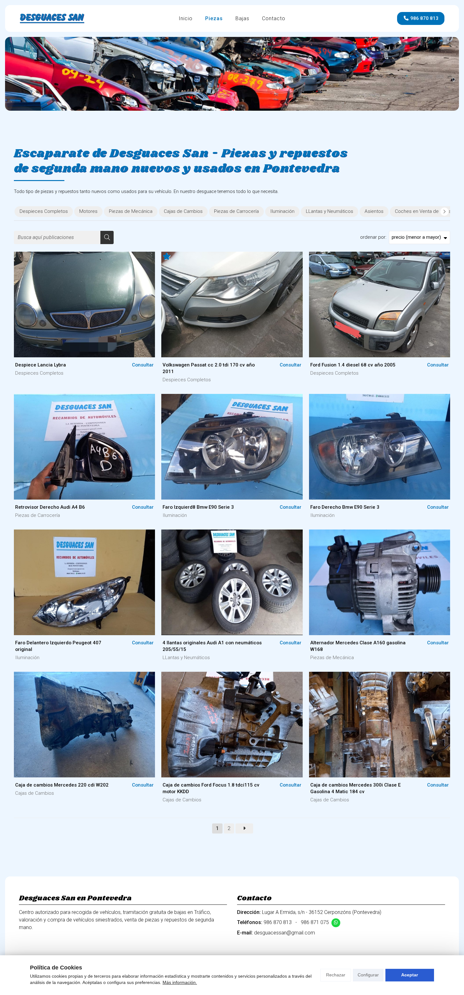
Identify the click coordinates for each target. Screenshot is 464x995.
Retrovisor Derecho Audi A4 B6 (50, 507)
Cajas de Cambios (34, 793)
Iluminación (175, 515)
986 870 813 (278, 922)
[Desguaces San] (52, 19)
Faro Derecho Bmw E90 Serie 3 (344, 507)
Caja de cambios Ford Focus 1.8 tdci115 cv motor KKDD (211, 788)
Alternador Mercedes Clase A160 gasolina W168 (358, 646)
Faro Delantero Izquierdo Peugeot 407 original (58, 646)
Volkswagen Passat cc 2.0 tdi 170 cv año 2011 (209, 368)
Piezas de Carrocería (37, 515)
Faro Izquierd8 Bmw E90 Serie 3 (198, 507)
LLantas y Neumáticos (186, 657)
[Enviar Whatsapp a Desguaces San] (335, 922)
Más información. (180, 982)
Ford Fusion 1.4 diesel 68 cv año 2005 (353, 365)
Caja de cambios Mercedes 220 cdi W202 (62, 785)
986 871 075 (315, 922)
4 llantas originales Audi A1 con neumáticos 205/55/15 (212, 646)
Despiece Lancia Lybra (40, 365)
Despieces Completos (39, 373)
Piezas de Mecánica (332, 657)
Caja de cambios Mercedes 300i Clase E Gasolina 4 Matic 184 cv (355, 788)
